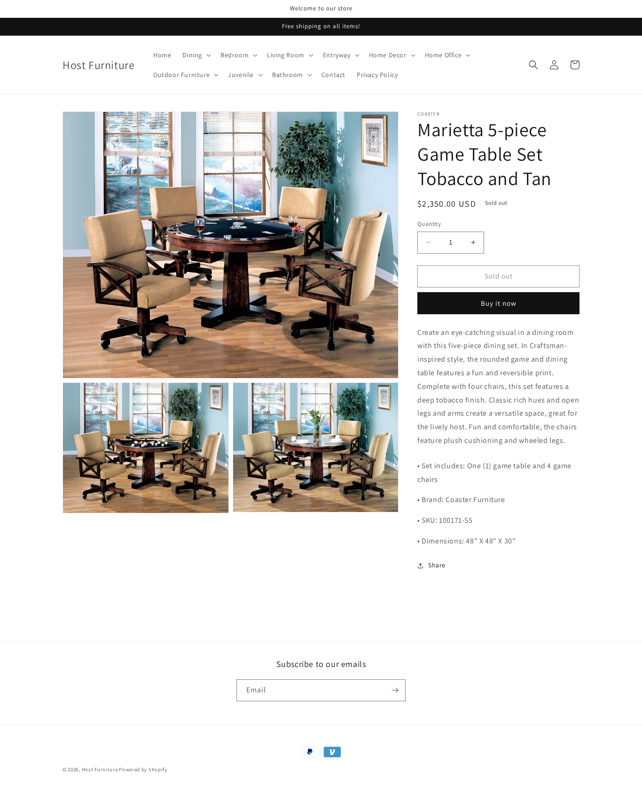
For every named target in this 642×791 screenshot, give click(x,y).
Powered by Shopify (143, 769)
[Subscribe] (394, 690)
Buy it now (499, 303)
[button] (196, 55)
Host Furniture (100, 769)
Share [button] (437, 565)
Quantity (429, 224)
